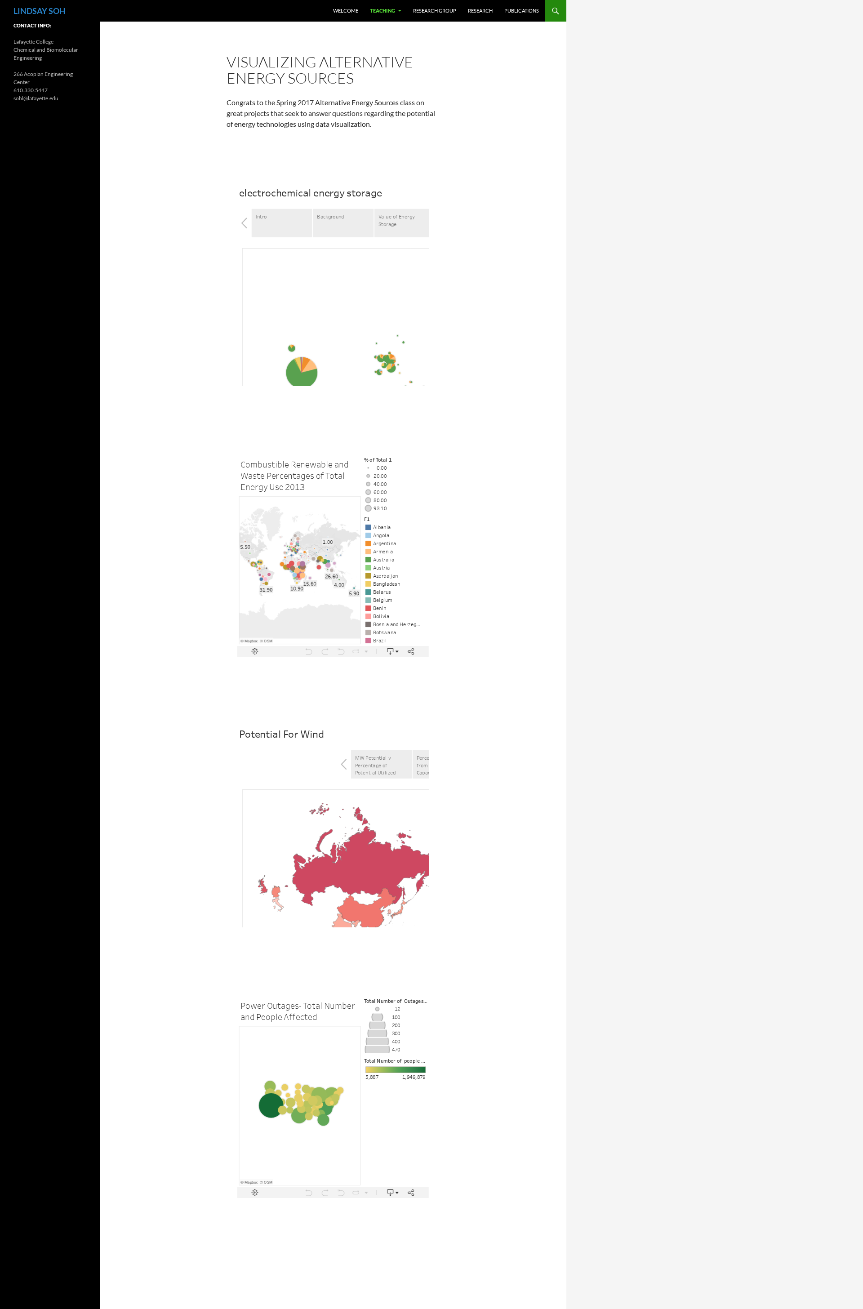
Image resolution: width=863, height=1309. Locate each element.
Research (480, 10)
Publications (521, 10)
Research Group (434, 10)
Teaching (382, 10)
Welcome (345, 10)
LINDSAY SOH (39, 11)
